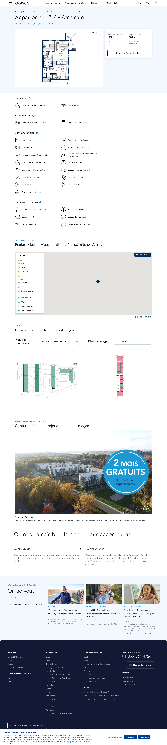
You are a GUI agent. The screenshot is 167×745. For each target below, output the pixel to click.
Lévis (42, 12)
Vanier (48, 689)
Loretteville (50, 671)
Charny (87, 671)
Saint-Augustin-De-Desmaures (58, 713)
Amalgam (63, 12)
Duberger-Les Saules (54, 667)
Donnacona (50, 710)
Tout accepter (144, 737)
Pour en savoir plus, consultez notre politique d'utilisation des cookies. (61, 743)
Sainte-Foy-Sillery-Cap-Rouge (58, 678)
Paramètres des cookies (114, 737)
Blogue (10, 664)
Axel (9, 678)
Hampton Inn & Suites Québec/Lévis (99, 699)
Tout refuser (131, 737)
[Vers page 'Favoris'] (147, 3)
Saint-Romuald (52, 12)
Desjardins (50, 696)
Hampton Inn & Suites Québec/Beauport (101, 696)
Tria (9, 682)
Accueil (17, 12)
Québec (48, 657)
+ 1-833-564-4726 (136, 656)
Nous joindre (127, 681)
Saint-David (50, 699)
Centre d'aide (112, 3)
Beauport (49, 660)
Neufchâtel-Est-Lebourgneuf (57, 674)
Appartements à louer (30, 12)
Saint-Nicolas (51, 703)
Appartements (53, 3)
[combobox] (60, 341)
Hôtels (94, 3)
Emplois (10, 660)
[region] (83, 737)
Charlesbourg (51, 664)
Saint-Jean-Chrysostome (94, 678)
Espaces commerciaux (75, 3)
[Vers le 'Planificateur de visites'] (156, 3)
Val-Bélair (49, 685)
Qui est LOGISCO (15, 657)
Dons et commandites (17, 667)
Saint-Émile (50, 682)
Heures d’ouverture (142, 665)
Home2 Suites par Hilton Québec (98, 692)
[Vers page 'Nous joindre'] (139, 3)
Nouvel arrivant (128, 684)
